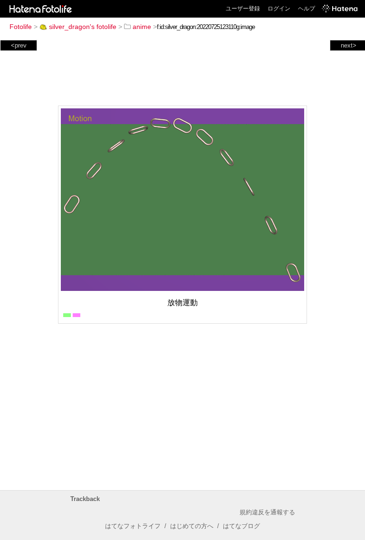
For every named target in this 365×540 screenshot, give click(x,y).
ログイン (279, 8)
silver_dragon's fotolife (82, 26)
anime (142, 26)
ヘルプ (306, 8)
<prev (19, 45)
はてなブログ (241, 526)
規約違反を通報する (267, 512)
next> (348, 45)
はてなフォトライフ (133, 526)
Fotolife (21, 26)
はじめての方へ (191, 526)
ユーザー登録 (243, 8)
